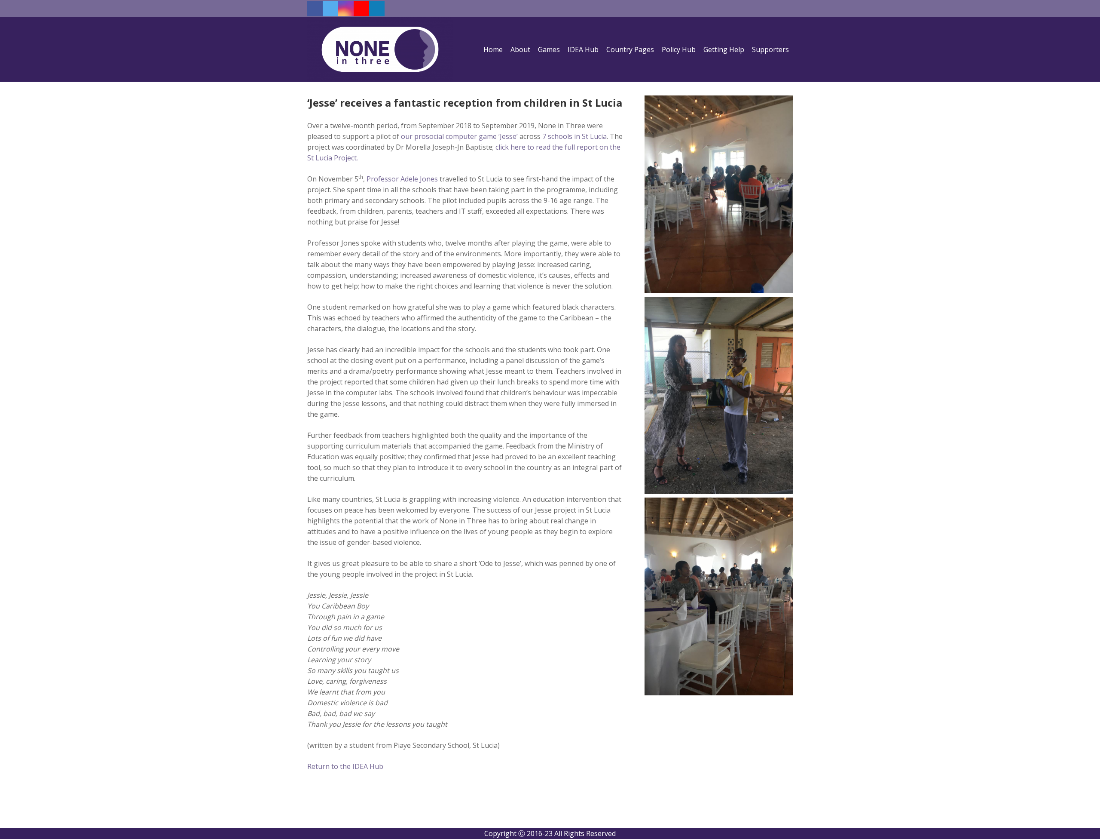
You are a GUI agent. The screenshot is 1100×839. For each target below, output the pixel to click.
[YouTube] (361, 8)
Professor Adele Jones (402, 179)
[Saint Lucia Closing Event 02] (718, 194)
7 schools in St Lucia (574, 136)
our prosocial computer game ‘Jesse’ (459, 136)
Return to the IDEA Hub (345, 766)
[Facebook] (315, 8)
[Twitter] (330, 8)
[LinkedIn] (377, 8)
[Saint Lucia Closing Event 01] (718, 596)
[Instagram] (346, 8)
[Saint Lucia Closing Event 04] (718, 395)
